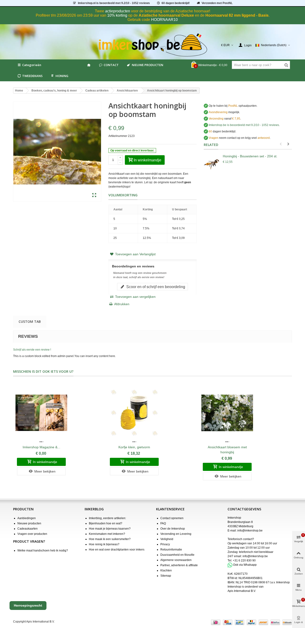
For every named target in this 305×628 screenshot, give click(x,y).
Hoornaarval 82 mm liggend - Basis (237, 15)
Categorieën (31, 65)
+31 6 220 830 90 (244, 560)
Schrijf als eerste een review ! (32, 349)
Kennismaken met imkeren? (107, 534)
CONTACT (111, 65)
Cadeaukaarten (27, 528)
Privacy (165, 544)
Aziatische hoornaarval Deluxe (166, 15)
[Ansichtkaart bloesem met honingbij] (227, 412)
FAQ (163, 523)
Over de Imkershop (172, 528)
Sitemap (165, 575)
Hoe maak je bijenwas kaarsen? (110, 528)
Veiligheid (166, 539)
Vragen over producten (32, 534)
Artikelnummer (117, 136)
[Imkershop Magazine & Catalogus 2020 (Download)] (41, 412)
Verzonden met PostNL (217, 3)
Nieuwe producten (29, 523)
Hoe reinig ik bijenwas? (104, 544)
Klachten (166, 570)
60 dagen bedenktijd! (176, 3)
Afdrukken (121, 304)
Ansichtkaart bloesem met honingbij (227, 449)
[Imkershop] (152, 45)
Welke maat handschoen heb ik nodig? (42, 550)
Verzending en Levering (175, 534)
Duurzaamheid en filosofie (177, 554)
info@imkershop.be (250, 530)
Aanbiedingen (26, 518)
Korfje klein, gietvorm (134, 447)
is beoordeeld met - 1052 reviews (114, 3)
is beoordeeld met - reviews (244, 125)
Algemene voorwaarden (176, 560)
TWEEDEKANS (32, 76)
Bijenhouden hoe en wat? (105, 523)
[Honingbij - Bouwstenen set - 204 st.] (212, 163)
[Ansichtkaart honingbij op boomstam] (94, 195)
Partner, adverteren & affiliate (179, 565)
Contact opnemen (171, 518)
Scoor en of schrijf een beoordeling (155, 287)
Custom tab (30, 321)
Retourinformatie (171, 549)
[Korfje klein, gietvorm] (134, 412)
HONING (62, 76)
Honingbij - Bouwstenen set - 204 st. (250, 156)
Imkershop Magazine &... (41, 447)
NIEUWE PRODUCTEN (147, 65)
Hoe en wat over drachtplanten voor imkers (116, 549)
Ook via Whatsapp (245, 564)
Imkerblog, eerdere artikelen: (107, 518)
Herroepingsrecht (28, 605)
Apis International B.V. (242, 591)
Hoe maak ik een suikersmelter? (110, 539)
